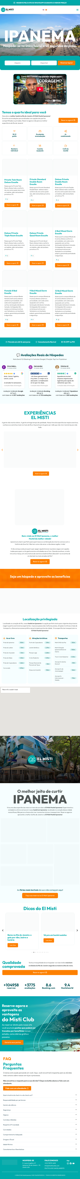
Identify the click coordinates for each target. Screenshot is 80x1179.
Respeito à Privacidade (11, 1125)
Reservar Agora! (66, 63)
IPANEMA (40, 799)
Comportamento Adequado (12, 1135)
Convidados (7, 1130)
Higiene (5, 1115)
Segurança (7, 1110)
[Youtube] (73, 1163)
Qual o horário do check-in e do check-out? (18, 1095)
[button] (77, 9)
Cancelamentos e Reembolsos (13, 1149)
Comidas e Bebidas (9, 1120)
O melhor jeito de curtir (40, 791)
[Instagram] (68, 1163)
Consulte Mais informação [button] (12, 386)
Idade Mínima (7, 1144)
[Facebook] (70, 1163)
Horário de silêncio (9, 1105)
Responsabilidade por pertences (14, 1100)
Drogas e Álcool (8, 1139)
